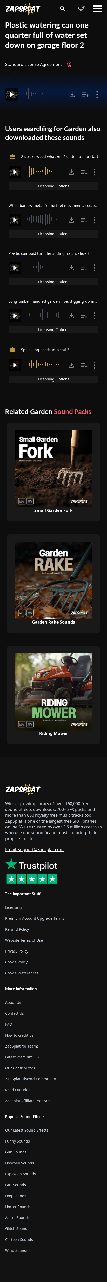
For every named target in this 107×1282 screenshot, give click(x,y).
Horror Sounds (18, 1206)
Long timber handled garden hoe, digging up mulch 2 (57, 301)
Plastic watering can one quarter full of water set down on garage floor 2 (47, 36)
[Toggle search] (62, 8)
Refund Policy (17, 929)
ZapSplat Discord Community (30, 1078)
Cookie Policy (16, 962)
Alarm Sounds (17, 1217)
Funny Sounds (17, 1141)
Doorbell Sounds (19, 1162)
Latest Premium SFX (22, 1057)
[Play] (11, 94)
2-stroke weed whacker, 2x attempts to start (59, 156)
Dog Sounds (15, 1195)
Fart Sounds (15, 1184)
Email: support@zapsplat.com (34, 849)
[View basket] (81, 9)
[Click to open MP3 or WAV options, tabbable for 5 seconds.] (72, 94)
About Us (13, 1002)
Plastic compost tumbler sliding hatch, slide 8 (49, 253)
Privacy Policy (16, 951)
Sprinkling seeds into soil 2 (45, 349)
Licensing (13, 907)
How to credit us (19, 1035)
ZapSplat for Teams (22, 1046)
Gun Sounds (15, 1152)
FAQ (8, 1024)
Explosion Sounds (20, 1173)
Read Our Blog (18, 1089)
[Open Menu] (97, 8)
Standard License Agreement (33, 64)
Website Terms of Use (24, 940)
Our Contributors (20, 1067)
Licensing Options (53, 185)
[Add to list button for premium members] (85, 94)
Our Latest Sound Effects (26, 1130)
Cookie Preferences (21, 972)
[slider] (43, 93)
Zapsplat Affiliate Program (28, 1100)
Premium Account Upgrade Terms (34, 918)
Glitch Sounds (17, 1228)
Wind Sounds (16, 1250)
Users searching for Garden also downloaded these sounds (52, 134)
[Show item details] (97, 94)
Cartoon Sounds (19, 1239)
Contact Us (14, 1013)
